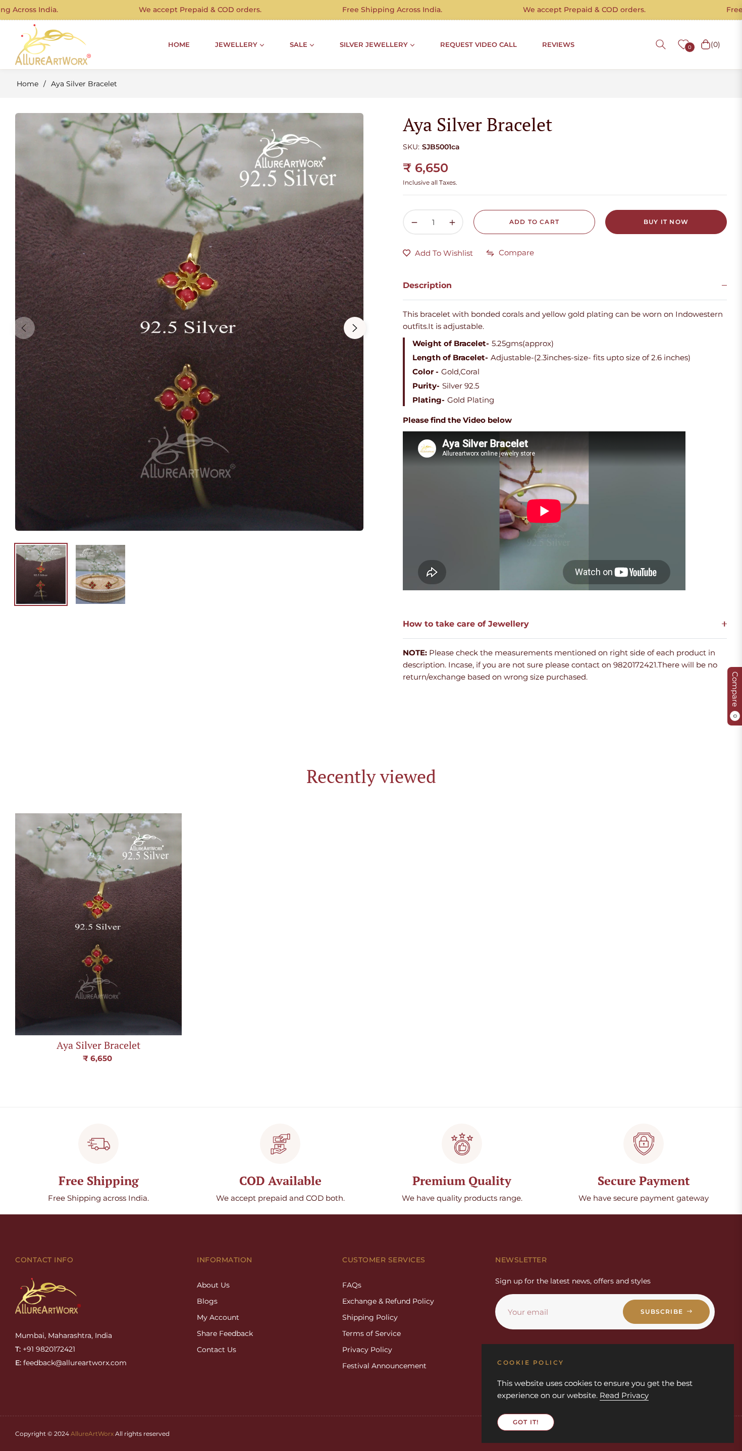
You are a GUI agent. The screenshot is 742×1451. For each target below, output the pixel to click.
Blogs (207, 1301)
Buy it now (666, 222)
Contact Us (216, 1349)
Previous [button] (24, 328)
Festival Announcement (384, 1365)
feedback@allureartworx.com (75, 1362)
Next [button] (355, 328)
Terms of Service (371, 1333)
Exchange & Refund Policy (388, 1301)
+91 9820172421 (49, 1349)
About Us (213, 1285)
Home (27, 83)
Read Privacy (624, 1395)
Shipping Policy (370, 1317)
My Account (218, 1317)
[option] (189, 322)
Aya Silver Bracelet (98, 1045)
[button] (661, 44)
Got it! (526, 1422)
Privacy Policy (367, 1349)
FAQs (351, 1285)
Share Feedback (225, 1333)
